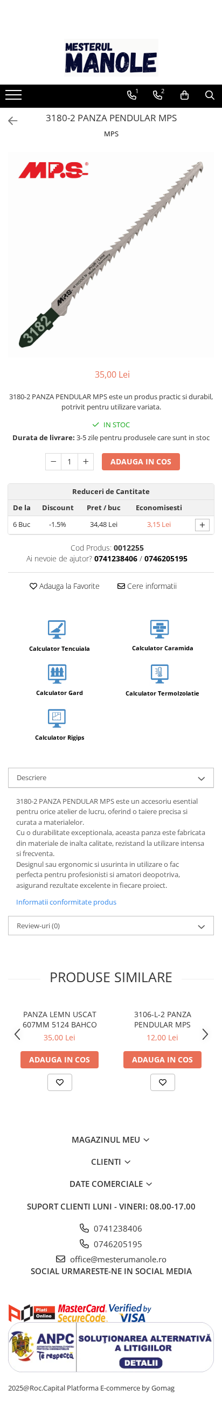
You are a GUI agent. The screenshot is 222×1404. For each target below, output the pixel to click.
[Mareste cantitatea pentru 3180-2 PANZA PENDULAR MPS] (86, 461)
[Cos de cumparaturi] (184, 95)
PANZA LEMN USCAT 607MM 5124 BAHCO (60, 1019)
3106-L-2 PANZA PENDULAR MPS (162, 1019)
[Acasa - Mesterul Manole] (111, 58)
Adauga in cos (140, 461)
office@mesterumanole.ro (117, 1259)
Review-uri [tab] (38, 925)
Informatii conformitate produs (66, 902)
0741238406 (117, 1228)
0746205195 (117, 1244)
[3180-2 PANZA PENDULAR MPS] (111, 255)
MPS (111, 133)
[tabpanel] (111, 255)
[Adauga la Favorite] (59, 1082)
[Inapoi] (8, 121)
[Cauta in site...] (210, 95)
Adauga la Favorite (68, 586)
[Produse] (14, 98)
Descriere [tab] (31, 777)
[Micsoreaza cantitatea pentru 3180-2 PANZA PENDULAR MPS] (53, 461)
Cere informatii (151, 586)
